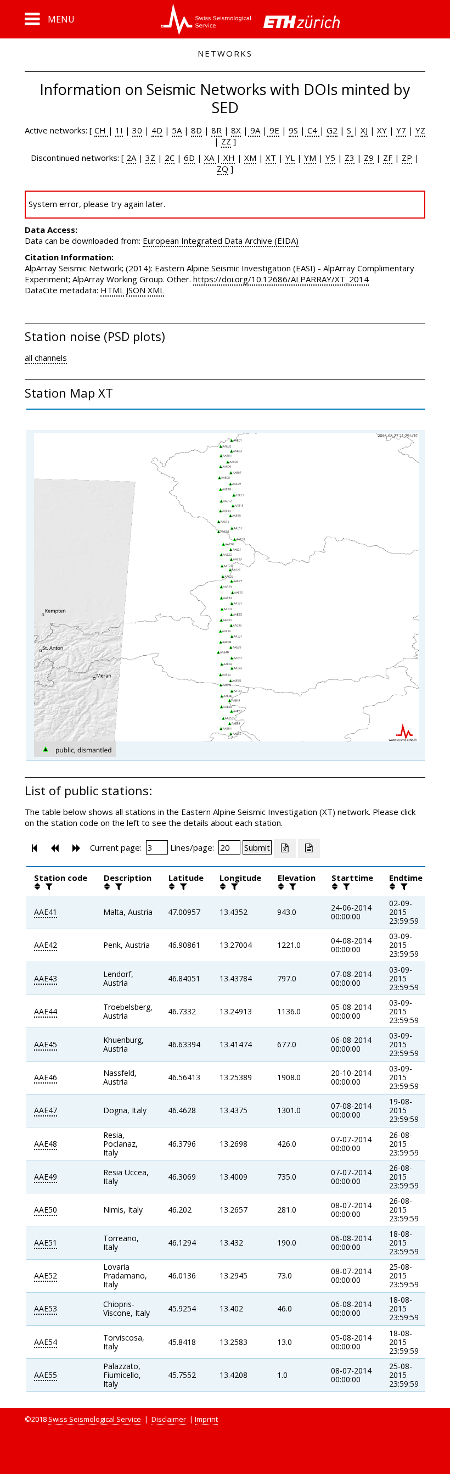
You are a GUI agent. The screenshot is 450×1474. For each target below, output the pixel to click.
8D (196, 130)
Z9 (369, 157)
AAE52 (45, 1275)
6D (189, 157)
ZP (407, 157)
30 (137, 130)
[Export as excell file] (285, 848)
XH (228, 157)
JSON (135, 289)
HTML (112, 289)
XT (271, 157)
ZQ (222, 168)
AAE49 (45, 1176)
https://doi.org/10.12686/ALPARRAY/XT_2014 (281, 278)
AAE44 (45, 1011)
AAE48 (45, 1143)
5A (177, 130)
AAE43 (45, 978)
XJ (364, 130)
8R (216, 130)
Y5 (330, 157)
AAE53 (45, 1308)
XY (382, 130)
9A (254, 130)
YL (290, 157)
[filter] (48, 886)
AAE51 (45, 1242)
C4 (312, 130)
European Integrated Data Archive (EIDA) (221, 240)
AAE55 (45, 1375)
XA (210, 157)
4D (156, 130)
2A (131, 157)
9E (273, 130)
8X (236, 130)
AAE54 (45, 1342)
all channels (46, 357)
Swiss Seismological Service (94, 1419)
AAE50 (45, 1209)
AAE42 (45, 945)
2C (170, 157)
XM (250, 157)
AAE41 (45, 912)
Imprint (206, 1419)
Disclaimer (168, 1419)
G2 (332, 130)
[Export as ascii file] (309, 848)
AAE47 (45, 1110)
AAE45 (45, 1044)
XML (156, 289)
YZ (420, 130)
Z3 (350, 157)
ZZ (226, 141)
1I (119, 130)
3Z (150, 157)
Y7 (401, 130)
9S (293, 130)
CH (101, 130)
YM (310, 157)
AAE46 (45, 1077)
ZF (387, 157)
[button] (50, 19)
